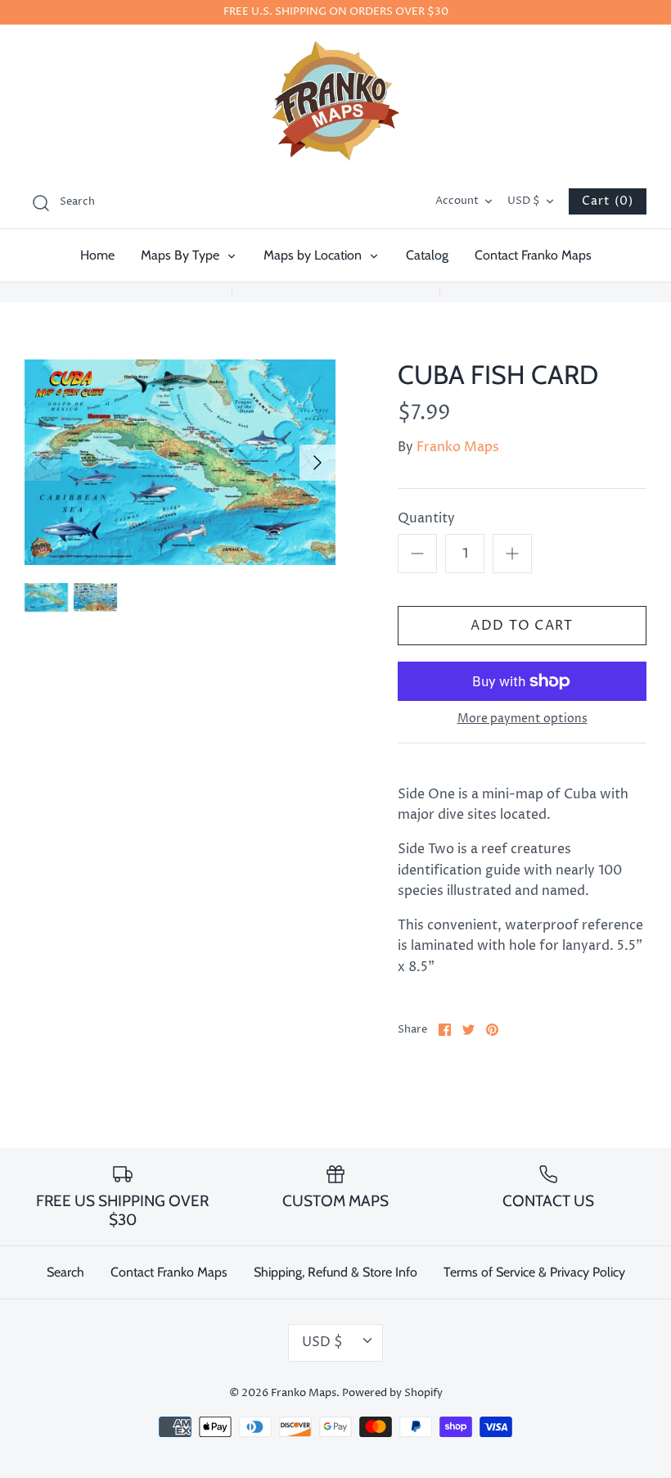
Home (97, 255)
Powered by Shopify (392, 1393)
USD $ (523, 201)
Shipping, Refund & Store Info (335, 1272)
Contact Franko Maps (533, 255)
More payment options (522, 719)
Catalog (427, 255)
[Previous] (43, 463)
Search (65, 1272)
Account (457, 201)
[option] (180, 462)
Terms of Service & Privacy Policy (534, 1272)
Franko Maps (458, 447)
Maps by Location (314, 255)
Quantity (426, 518)
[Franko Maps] (335, 100)
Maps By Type (182, 255)
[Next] (317, 463)
